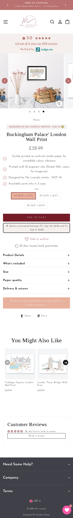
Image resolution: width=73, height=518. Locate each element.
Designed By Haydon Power (36, 515)
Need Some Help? (18, 464)
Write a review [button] (36, 436)
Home (36, 120)
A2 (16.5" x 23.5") (36, 205)
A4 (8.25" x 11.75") (23, 196)
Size (37, 189)
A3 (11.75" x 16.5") (49, 196)
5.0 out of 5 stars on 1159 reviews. (36, 43)
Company (10, 477)
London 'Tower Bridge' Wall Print (52, 383)
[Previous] (8, 5)
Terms (8, 491)
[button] (66, 510)
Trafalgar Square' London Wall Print (19, 383)
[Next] (65, 5)
